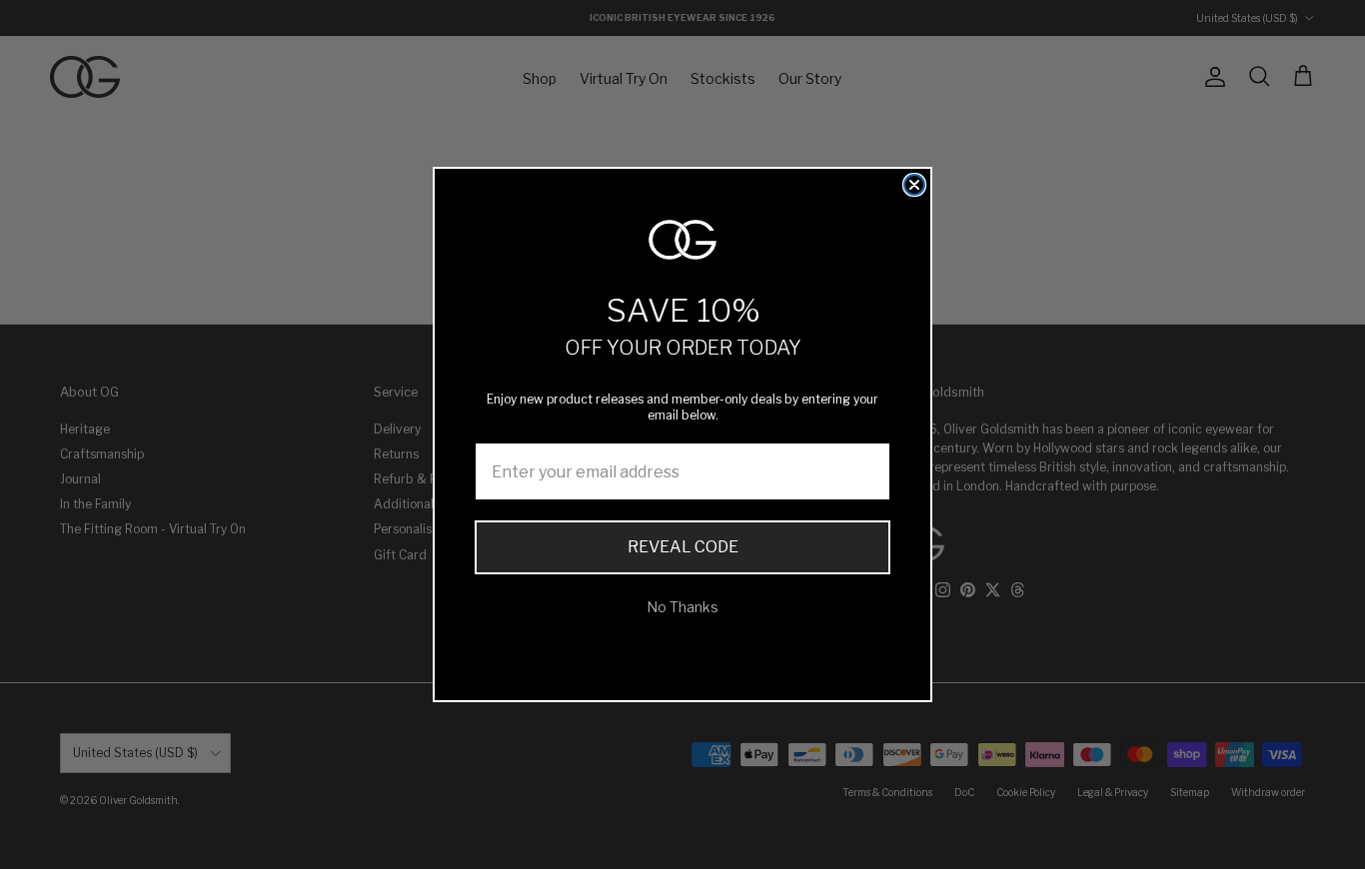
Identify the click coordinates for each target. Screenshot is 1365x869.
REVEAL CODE (683, 546)
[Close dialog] (914, 185)
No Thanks (682, 606)
